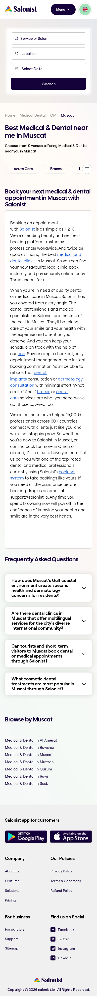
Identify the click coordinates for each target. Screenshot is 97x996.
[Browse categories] (87, 169)
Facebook (66, 929)
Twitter (63, 939)
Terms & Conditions (65, 881)
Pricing (10, 900)
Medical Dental (33, 115)
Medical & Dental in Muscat (29, 754)
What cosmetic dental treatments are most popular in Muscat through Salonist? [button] (42, 683)
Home (10, 115)
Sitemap (11, 948)
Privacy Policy (61, 871)
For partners (15, 929)
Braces (56, 169)
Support (11, 939)
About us (12, 871)
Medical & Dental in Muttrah (29, 761)
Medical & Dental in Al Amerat (31, 740)
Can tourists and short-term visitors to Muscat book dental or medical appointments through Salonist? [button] (42, 654)
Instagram (66, 948)
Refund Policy (61, 890)
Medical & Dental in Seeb (26, 783)
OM (53, 115)
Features (12, 881)
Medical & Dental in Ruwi (26, 776)
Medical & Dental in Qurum (28, 769)
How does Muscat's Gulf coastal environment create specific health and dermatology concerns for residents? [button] (43, 588)
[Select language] (85, 9)
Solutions (12, 890)
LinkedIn (64, 958)
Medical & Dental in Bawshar (30, 747)
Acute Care (23, 169)
